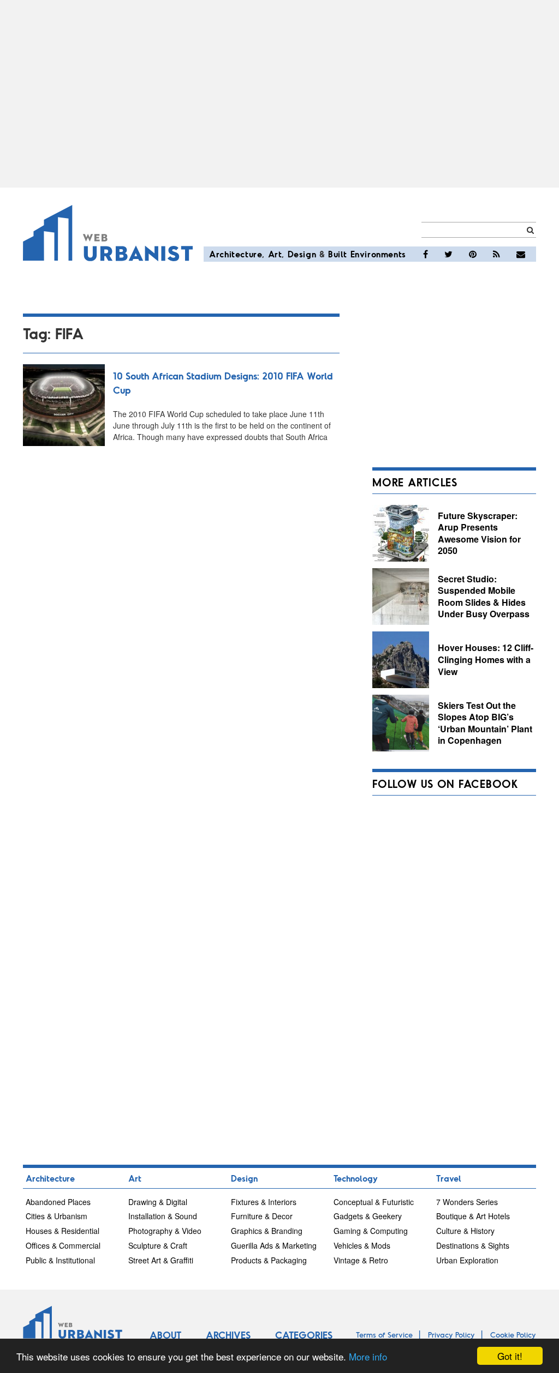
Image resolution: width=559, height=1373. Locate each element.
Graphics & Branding (266, 1230)
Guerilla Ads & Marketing (274, 1245)
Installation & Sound (162, 1216)
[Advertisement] (279, 93)
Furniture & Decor (262, 1216)
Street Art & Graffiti (160, 1260)
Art (275, 254)
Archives (228, 1335)
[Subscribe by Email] (520, 254)
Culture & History (465, 1230)
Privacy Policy (451, 1334)
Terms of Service (384, 1334)
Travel (448, 1178)
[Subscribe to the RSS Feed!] (496, 254)
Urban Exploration (467, 1260)
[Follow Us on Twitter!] (448, 254)
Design (302, 254)
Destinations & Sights (472, 1245)
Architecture (235, 254)
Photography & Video (164, 1230)
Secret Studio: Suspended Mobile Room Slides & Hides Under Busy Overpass (484, 597)
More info (368, 1356)
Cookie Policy (513, 1334)
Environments (378, 254)
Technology (356, 1178)
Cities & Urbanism (56, 1216)
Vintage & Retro (361, 1260)
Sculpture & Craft (157, 1245)
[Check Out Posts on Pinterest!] (473, 254)
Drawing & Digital (157, 1201)
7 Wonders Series (467, 1201)
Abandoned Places (58, 1201)
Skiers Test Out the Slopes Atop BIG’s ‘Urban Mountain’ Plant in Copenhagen (485, 723)
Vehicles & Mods (362, 1245)
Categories (303, 1335)
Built (337, 254)
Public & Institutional (60, 1260)
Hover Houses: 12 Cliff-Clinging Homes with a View (485, 659)
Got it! (509, 1356)
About (165, 1335)
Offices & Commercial (63, 1245)
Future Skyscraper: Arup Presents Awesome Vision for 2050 (479, 533)
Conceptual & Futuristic (374, 1201)
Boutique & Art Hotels (473, 1216)
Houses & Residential (62, 1230)
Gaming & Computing (371, 1230)
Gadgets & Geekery (368, 1216)
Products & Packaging (269, 1260)
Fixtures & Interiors (263, 1201)
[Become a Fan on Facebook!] (425, 254)
